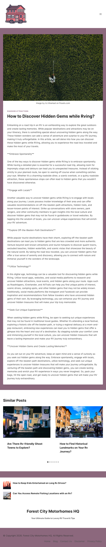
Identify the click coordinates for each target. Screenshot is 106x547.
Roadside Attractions (17, 111)
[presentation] (26, 422)
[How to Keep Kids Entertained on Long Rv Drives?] (7, 485)
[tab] (47, 462)
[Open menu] (100, 14)
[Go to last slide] (7, 433)
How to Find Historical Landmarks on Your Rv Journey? (74, 447)
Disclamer (79, 541)
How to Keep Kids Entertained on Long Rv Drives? (39, 483)
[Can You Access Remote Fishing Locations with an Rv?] (7, 495)
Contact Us (66, 541)
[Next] (99, 433)
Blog (55, 541)
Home (47, 541)
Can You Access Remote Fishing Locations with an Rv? (42, 493)
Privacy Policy (94, 541)
